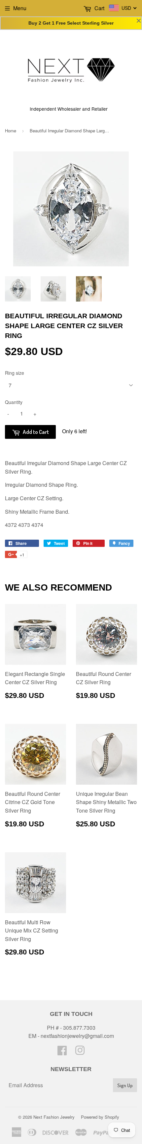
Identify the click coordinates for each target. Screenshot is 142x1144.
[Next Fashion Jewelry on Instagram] (80, 1052)
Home (10, 130)
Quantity (13, 402)
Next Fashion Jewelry (54, 1117)
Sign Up (125, 1085)
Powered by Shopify (100, 1117)
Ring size (14, 373)
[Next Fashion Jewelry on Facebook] (62, 1052)
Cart (98, 8)
